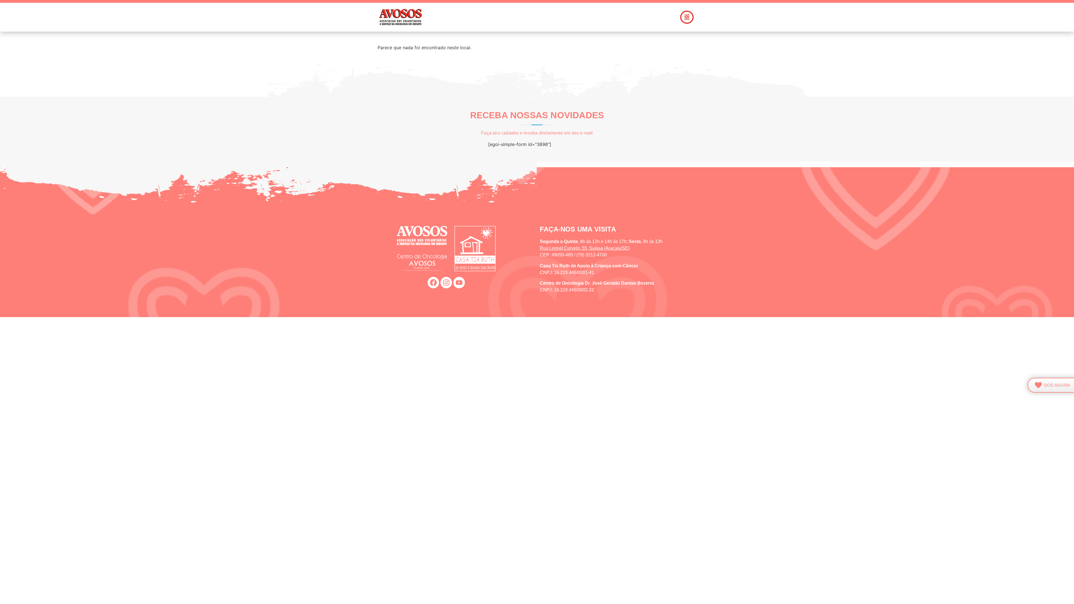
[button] (569, 17)
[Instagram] (446, 282)
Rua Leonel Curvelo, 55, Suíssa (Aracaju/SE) (585, 248)
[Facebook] (433, 282)
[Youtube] (459, 282)
